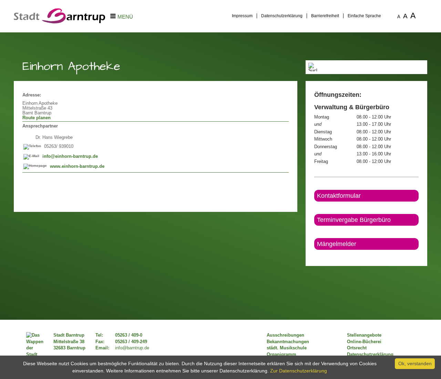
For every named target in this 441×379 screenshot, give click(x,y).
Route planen (36, 117)
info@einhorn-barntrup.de (70, 156)
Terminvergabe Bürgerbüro (354, 220)
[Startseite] (59, 21)
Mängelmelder (336, 244)
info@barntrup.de (132, 348)
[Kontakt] (314, 256)
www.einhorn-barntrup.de (77, 166)
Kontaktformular (339, 196)
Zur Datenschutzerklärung (298, 370)
